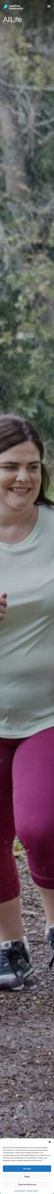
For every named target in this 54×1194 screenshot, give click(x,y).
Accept (27, 1169)
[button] (49, 1141)
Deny (27, 1176)
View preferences (27, 1184)
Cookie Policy (20, 1191)
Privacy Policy (32, 1191)
